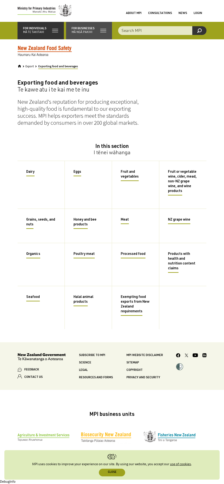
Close (112, 472)
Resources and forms (96, 377)
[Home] (19, 66)
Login (198, 13)
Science (85, 362)
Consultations (160, 13)
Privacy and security (143, 377)
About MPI (134, 13)
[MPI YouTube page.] (195, 355)
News (182, 13)
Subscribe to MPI (92, 355)
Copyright (134, 370)
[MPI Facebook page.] (178, 356)
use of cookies (180, 464)
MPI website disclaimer (144, 355)
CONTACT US (33, 377)
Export (29, 66)
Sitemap (132, 362)
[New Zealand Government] (42, 358)
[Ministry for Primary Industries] (45, 11)
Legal (83, 370)
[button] (41, 30)
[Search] (199, 30)
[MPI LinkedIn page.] (204, 356)
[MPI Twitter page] (186, 356)
